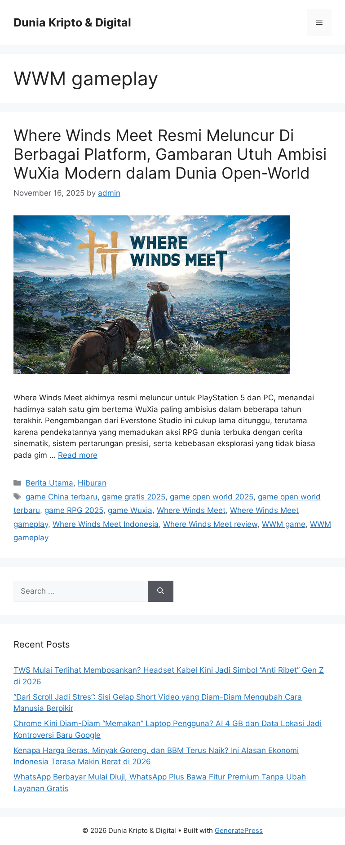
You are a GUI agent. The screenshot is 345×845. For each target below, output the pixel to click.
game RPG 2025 (73, 510)
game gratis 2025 (133, 496)
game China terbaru (61, 496)
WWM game (283, 524)
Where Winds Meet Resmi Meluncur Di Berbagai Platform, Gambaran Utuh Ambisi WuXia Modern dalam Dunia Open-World (170, 154)
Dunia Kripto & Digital (72, 22)
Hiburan (92, 482)
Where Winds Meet (191, 510)
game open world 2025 (211, 496)
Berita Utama (49, 482)
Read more (77, 455)
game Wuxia (130, 510)
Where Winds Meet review (210, 524)
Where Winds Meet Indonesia (106, 524)
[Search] (160, 591)
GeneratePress (239, 830)
